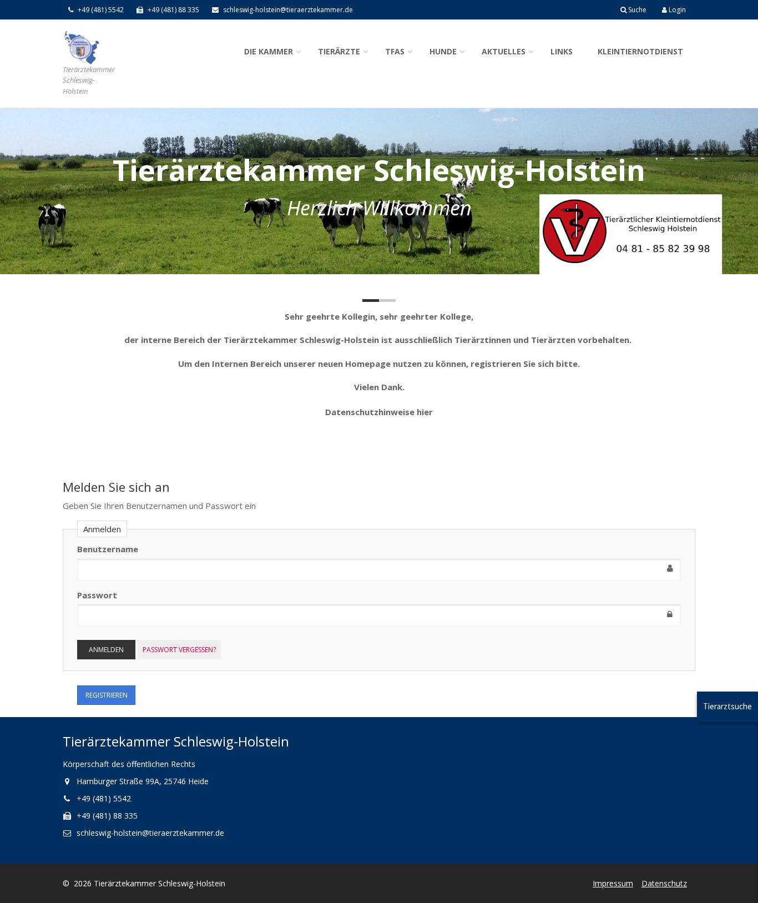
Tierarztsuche (727, 706)
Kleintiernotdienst (640, 51)
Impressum (613, 883)
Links (561, 51)
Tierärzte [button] (339, 51)
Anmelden (106, 649)
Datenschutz (664, 883)
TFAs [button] (395, 51)
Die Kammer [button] (268, 51)
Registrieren (106, 695)
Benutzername (107, 548)
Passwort (97, 595)
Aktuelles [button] (503, 51)
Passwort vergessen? (179, 649)
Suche (636, 9)
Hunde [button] (443, 51)
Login (676, 9)
